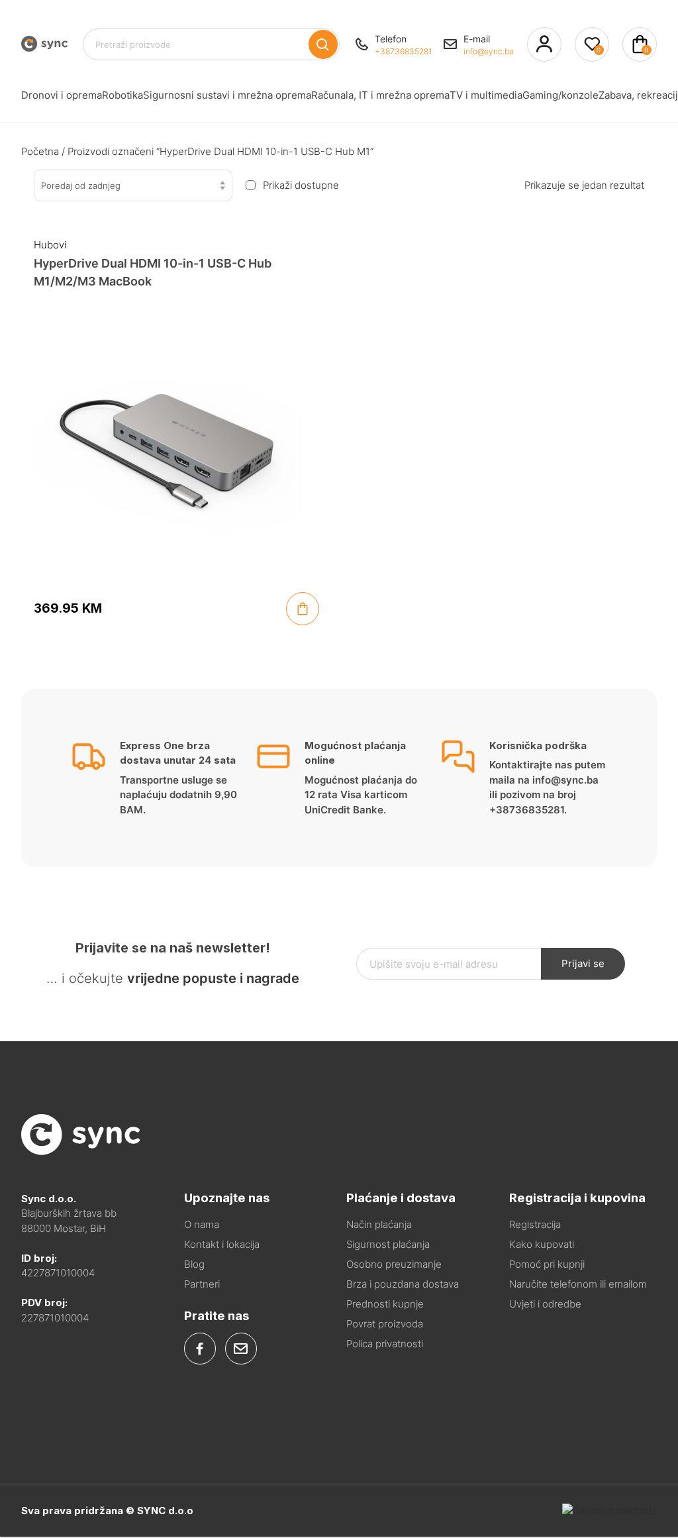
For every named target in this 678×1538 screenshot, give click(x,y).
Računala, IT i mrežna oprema (380, 95)
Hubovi (50, 244)
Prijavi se (583, 963)
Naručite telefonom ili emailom (578, 1284)
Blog (194, 1264)
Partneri (202, 1284)
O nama (201, 1224)
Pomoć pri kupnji (547, 1264)
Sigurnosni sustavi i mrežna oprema (227, 95)
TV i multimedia (486, 95)
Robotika (122, 95)
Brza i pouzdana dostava (402, 1284)
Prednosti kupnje (385, 1304)
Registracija (535, 1224)
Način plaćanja (379, 1224)
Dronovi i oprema (61, 95)
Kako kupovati (541, 1244)
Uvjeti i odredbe (545, 1304)
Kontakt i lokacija (222, 1244)
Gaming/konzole (560, 95)
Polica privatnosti (384, 1343)
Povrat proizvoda (384, 1323)
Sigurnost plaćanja (388, 1244)
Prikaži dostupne (301, 185)
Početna (40, 151)
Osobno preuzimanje (394, 1264)
